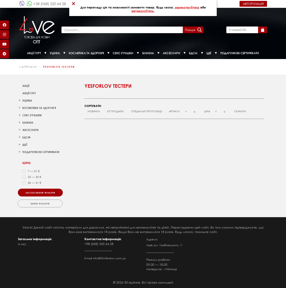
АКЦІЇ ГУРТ (29, 93)
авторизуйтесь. (143, 11)
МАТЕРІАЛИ (28, 67)
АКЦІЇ (25, 86)
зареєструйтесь (187, 7)
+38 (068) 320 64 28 (49, 3)
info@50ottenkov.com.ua (109, 258)
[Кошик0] (262, 30)
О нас (22, 244)
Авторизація (253, 4)
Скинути (240, 111)
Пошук (190, 30)
